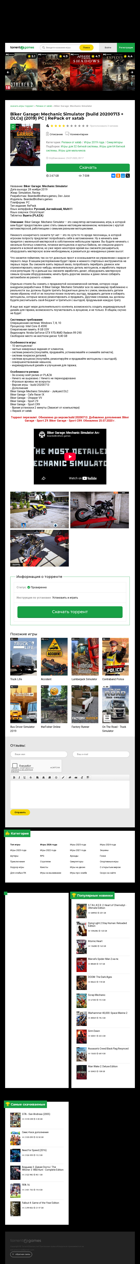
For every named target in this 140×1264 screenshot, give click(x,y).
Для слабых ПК (18, 873)
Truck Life (16, 679)
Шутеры (14, 856)
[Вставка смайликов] (56, 777)
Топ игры (15, 844)
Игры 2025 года (78, 844)
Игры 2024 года (108, 844)
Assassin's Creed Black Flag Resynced (108, 1048)
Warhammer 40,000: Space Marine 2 (107, 1013)
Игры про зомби (78, 873)
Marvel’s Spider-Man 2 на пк (103, 959)
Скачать (88, 167)
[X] (128, 176)
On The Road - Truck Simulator (114, 729)
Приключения (17, 861)
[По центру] (43, 777)
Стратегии (45, 861)
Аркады (74, 856)
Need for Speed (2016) (34, 1150)
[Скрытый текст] (70, 777)
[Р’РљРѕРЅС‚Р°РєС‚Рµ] (113, 176)
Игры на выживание (50, 873)
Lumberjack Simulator (84, 679)
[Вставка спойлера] (88, 777)
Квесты (44, 867)
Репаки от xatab (71, 142)
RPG (42, 856)
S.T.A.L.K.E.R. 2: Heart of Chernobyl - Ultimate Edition (107, 906)
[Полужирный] (14, 777)
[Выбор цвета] (63, 777)
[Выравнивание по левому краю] (37, 777)
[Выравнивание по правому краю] (49, 777)
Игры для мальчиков (72, 150)
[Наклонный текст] (19, 777)
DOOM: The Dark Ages (100, 977)
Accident (46, 679)
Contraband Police (113, 679)
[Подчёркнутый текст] (25, 777)
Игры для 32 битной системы (79, 146)
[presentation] (8, 72)
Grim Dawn (94, 1031)
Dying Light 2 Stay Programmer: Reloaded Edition (107, 924)
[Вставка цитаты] (76, 777)
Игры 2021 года (78, 850)
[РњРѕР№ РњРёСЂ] (123, 176)
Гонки (103, 856)
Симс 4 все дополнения (35, 1132)
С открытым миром (110, 867)
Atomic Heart (95, 941)
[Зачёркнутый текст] (31, 777)
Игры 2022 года (48, 850)
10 (87, 126)
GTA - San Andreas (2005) (36, 1114)
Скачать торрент (70, 611)
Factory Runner (80, 726)
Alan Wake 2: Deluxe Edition (103, 1066)
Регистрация (126, 47)
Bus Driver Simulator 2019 (22, 729)
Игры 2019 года (94, 142)
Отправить (20, 812)
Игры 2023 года (18, 850)
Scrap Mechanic (96, 995)
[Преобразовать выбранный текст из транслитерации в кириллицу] (82, 777)
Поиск (86, 47)
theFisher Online (50, 726)
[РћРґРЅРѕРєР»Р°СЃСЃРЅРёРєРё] (118, 176)
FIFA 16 (26, 1184)
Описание (56, 134)
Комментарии (79, 134)
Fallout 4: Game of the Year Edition (40, 1202)
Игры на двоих (77, 867)
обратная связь (22, 1254)
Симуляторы (76, 861)
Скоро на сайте (108, 873)
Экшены (104, 850)
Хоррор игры (17, 867)
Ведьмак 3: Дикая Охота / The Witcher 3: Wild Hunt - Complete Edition (43, 1168)
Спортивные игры (109, 861)
